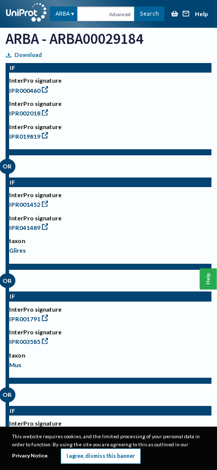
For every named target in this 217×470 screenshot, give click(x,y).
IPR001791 (24, 319)
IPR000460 (24, 90)
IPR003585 (24, 341)
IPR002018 (24, 113)
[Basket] (174, 14)
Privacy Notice (29, 455)
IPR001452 (24, 204)
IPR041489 (24, 227)
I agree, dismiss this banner (101, 455)
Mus (15, 365)
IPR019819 (24, 136)
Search (149, 13)
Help (201, 14)
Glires (17, 250)
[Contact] (186, 14)
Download (28, 54)
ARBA (63, 13)
